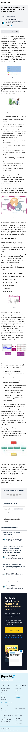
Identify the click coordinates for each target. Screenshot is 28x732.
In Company (4, 699)
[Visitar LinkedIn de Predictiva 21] (7, 680)
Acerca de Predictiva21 (20, 708)
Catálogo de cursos (5, 688)
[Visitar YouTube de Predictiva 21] (12, 680)
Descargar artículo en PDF (10, 32)
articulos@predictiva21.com (14, 637)
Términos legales (4, 730)
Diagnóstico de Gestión (6, 719)
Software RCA (18, 723)
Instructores (4, 697)
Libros (16, 692)
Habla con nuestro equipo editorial (14, 629)
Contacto (17, 713)
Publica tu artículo (19, 695)
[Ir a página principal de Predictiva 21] (8, 676)
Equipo (16, 710)
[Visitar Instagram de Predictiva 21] (10, 680)
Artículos (17, 690)
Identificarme (19, 509)
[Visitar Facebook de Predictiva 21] (2, 680)
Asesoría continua (5, 721)
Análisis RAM (4, 713)
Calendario (3, 695)
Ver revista (19, 697)
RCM (2, 708)
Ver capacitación (6, 702)
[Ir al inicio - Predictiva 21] (6, 2)
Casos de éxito (18, 715)
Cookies (12, 730)
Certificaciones (4, 692)
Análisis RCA (4, 710)
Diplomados (4, 690)
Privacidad (18, 730)
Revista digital (18, 688)
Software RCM (18, 720)
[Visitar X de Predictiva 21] (5, 680)
